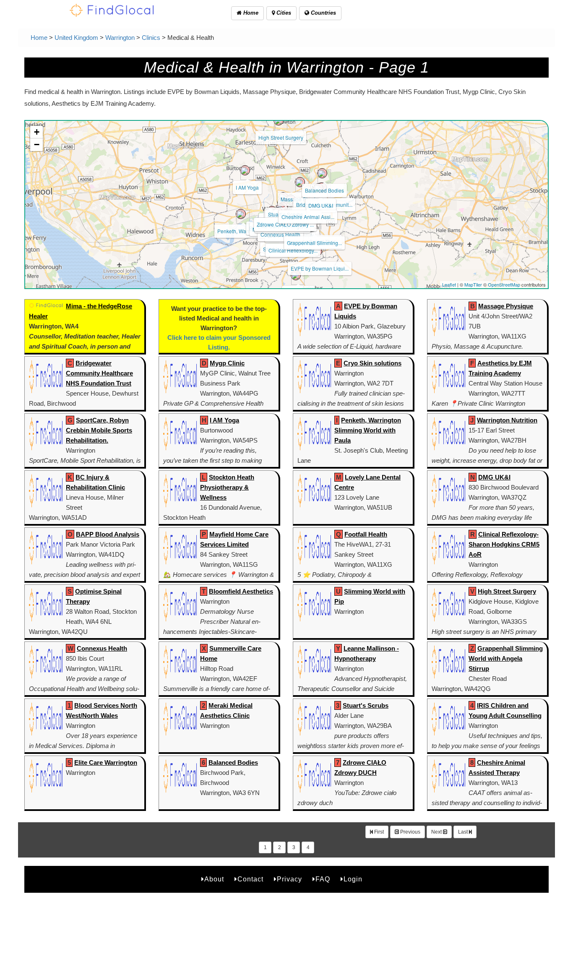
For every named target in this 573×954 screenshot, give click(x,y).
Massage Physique (505, 306)
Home (250, 13)
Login (353, 879)
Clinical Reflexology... (293, 250)
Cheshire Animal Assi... (307, 216)
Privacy (289, 879)
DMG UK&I (320, 205)
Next (437, 832)
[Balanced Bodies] (322, 173)
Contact (250, 879)
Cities (283, 13)
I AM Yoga (247, 187)
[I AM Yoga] (245, 170)
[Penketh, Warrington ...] (241, 214)
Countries (322, 13)
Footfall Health (365, 534)
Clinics (151, 37)
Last (463, 832)
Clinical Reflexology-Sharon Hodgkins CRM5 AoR (504, 544)
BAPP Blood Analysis (107, 534)
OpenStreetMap (504, 284)
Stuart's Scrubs (365, 705)
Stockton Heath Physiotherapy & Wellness (227, 487)
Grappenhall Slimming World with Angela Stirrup (506, 658)
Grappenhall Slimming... (314, 242)
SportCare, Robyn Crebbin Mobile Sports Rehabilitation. (99, 430)
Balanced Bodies (324, 190)
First (378, 832)
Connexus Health (280, 234)
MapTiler (473, 284)
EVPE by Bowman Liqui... (320, 268)
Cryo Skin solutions (372, 363)
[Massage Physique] (300, 182)
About (214, 879)
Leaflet (449, 284)
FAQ (322, 879)
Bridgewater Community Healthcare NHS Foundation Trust (99, 373)
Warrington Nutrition (507, 420)
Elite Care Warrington (105, 762)
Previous (409, 832)
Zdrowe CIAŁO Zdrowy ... (285, 224)
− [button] (36, 144)
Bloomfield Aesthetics (241, 591)
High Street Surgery (280, 137)
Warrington (120, 37)
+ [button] (36, 132)
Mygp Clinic (227, 363)
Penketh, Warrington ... (243, 231)
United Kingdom (76, 37)
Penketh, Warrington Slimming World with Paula (367, 430)
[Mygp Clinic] (296, 275)
